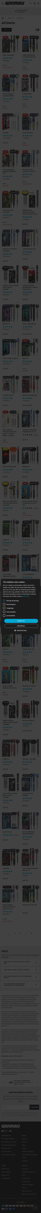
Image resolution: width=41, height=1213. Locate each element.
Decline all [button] (21, 626)
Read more (26, 596)
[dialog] (20, 606)
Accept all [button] (21, 621)
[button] (20, 630)
